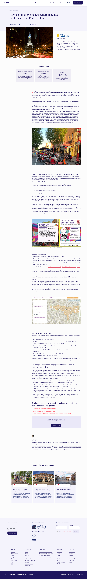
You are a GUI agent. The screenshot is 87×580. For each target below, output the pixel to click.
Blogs (58, 555)
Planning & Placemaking (44, 555)
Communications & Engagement (46, 557)
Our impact (71, 553)
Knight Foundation (45, 91)
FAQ (12, 563)
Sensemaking (27, 565)
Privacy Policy (71, 574)
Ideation (26, 553)
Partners (71, 557)
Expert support (14, 560)
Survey (26, 551)
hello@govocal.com (11, 525)
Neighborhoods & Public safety (46, 553)
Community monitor (29, 563)
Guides (58, 553)
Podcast (58, 560)
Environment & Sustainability (45, 551)
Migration (71, 560)
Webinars (59, 557)
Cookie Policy (63, 574)
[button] (36, 2)
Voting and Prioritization (30, 560)
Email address (71, 525)
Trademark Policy (79, 574)
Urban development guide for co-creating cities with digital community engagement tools (52, 413)
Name (57, 525)
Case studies (15, 10)
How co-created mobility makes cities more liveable (44, 411)
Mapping (27, 555)
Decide (12, 558)
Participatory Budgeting (30, 558)
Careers (71, 555)
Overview (13, 551)
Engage (12, 555)
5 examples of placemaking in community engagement (44, 408)
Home (11, 10)
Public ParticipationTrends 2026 (61, 563)
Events (58, 558)
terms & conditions (67, 531)
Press (70, 562)
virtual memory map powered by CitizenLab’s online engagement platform (64, 266)
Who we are (72, 551)
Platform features (14, 553)
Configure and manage (16, 557)
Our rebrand (72, 558)
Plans (12, 562)
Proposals (27, 557)
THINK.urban (71, 91)
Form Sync (27, 562)
